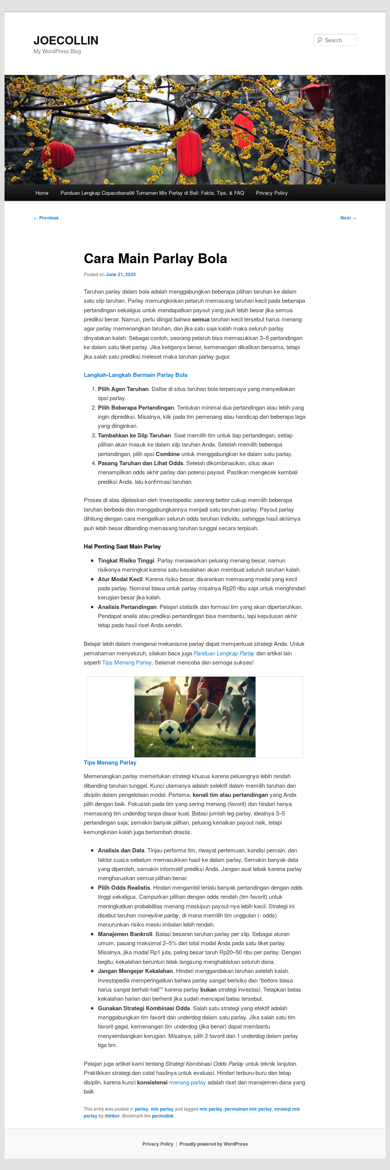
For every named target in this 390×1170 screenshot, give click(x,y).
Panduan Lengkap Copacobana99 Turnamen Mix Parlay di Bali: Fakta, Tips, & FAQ (152, 192)
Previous (46, 217)
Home (41, 192)
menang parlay (187, 1082)
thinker (112, 1115)
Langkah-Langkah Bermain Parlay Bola (135, 374)
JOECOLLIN (66, 40)
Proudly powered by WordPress (213, 1143)
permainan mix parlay (248, 1108)
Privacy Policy (272, 192)
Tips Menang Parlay (127, 662)
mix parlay (162, 1108)
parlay (142, 1108)
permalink (163, 1115)
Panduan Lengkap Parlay (224, 653)
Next (348, 217)
